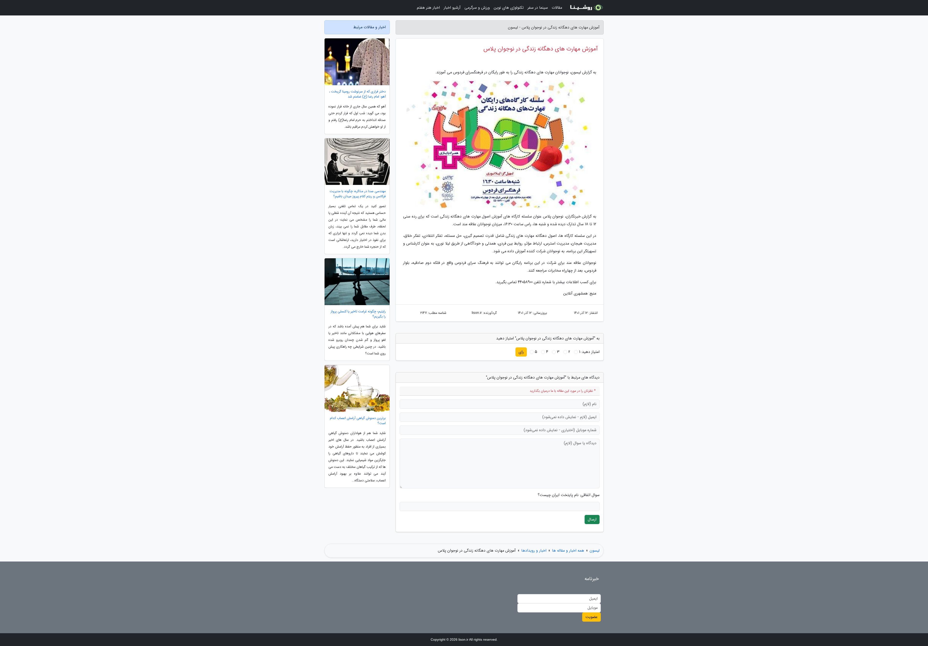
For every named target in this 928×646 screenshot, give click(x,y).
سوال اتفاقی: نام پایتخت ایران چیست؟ (569, 495)
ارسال (592, 519)
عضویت (591, 617)
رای (521, 352)
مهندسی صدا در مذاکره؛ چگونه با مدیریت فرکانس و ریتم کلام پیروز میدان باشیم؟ (358, 194)
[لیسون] (586, 8)
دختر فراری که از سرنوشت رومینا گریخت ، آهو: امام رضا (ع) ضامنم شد (357, 94)
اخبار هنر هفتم (428, 8)
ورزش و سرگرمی (477, 8)
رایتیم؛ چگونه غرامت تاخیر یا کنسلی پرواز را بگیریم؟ (358, 314)
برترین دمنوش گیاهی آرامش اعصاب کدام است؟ (358, 421)
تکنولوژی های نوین (509, 8)
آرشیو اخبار (452, 8)
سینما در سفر (538, 8)
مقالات (557, 8)
